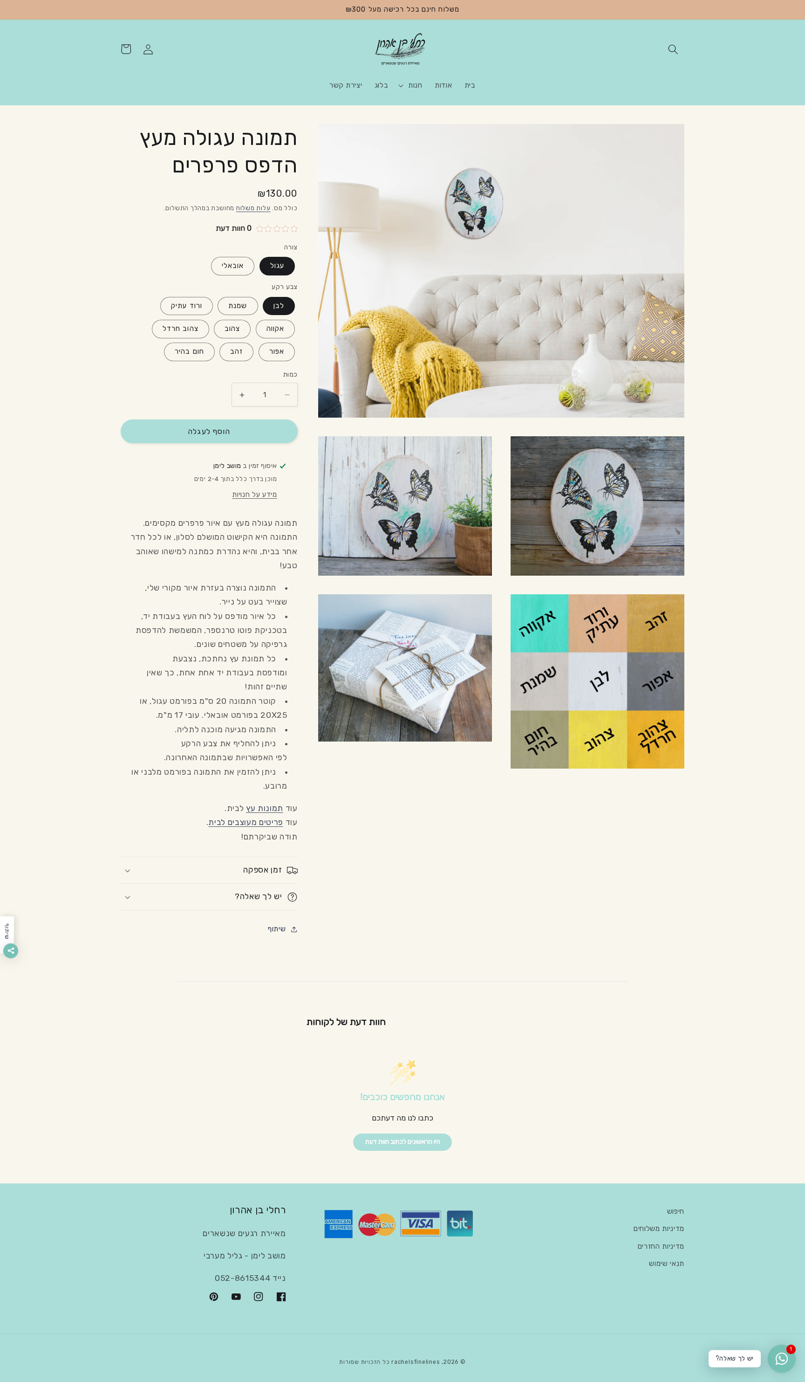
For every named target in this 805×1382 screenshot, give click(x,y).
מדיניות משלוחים (659, 1228)
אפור (276, 352)
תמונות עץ (264, 808)
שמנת (237, 306)
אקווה (275, 329)
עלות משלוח (253, 208)
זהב (236, 352)
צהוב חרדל (180, 329)
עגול (277, 266)
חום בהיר (189, 352)
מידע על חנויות (254, 495)
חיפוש (675, 1211)
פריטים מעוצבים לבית (245, 822)
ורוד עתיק (186, 306)
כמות (290, 374)
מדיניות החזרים (661, 1246)
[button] (673, 49)
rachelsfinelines (415, 1362)
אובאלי (233, 266)
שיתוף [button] (277, 929)
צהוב (232, 329)
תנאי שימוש (666, 1263)
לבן (278, 306)
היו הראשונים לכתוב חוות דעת (402, 1142)
